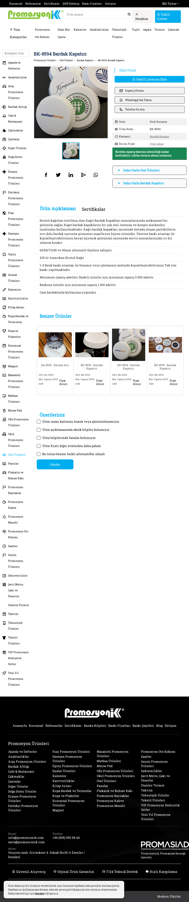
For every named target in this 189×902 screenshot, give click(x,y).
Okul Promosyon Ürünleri (15, 440)
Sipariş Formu (134, 90)
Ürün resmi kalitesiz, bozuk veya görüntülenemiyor (80, 421)
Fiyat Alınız (157, 144)
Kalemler (80, 29)
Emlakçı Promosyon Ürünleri (15, 198)
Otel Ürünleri (17, 454)
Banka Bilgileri (95, 725)
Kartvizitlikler (18, 298)
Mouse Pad (15, 410)
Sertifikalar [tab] (93, 209)
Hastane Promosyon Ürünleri (15, 239)
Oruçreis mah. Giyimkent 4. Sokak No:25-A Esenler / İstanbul (46, 855)
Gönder (55, 464)
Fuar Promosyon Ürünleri (15, 218)
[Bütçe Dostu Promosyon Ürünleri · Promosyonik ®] (35, 14)
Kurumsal (15, 3)
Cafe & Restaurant (15, 118)
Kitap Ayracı (16, 307)
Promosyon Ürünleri (45, 60)
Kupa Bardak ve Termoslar (18, 319)
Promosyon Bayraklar (15, 490)
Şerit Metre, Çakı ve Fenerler (16, 590)
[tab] (58, 208)
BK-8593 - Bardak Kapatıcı (92, 367)
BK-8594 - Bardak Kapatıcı (128, 367)
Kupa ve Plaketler (14, 334)
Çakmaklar (15, 130)
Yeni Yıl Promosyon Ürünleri (15, 678)
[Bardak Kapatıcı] (92, 344)
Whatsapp (64, 390)
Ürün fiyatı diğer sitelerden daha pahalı (71, 446)
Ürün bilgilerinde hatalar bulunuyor (69, 438)
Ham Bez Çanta (64, 33)
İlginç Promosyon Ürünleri (15, 260)
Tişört (136, 29)
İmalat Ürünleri (14, 277)
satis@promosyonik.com (26, 842)
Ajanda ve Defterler (14, 65)
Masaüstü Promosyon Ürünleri (15, 381)
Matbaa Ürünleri (14, 398)
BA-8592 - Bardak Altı (55, 365)
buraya (39, 893)
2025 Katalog (71, 3)
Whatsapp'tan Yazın (138, 100)
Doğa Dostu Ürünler (15, 160)
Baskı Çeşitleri (143, 725)
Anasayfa (20, 725)
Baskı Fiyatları (92, 3)
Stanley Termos (18, 605)
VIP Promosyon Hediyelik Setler (18, 658)
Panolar (13, 463)
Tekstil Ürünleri (14, 640)
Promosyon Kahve (15, 505)
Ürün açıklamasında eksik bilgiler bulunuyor (75, 430)
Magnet (13, 366)
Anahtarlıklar (99, 29)
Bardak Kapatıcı (85, 60)
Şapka (147, 29)
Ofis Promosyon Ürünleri (18, 422)
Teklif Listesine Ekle (151, 79)
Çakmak (173, 29)
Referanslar (33, 3)
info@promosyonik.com (26, 838)
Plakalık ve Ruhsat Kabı (16, 475)
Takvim (13, 614)
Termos (159, 29)
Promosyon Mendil (15, 519)
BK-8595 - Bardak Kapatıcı (165, 367)
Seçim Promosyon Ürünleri (15, 560)
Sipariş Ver (48, 390)
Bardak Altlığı (17, 107)
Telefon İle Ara (135, 109)
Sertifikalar (52, 3)
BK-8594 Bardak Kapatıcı (111, 60)
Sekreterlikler (18, 575)
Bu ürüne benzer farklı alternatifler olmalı (73, 454)
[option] (71, 102)
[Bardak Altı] (55, 344)
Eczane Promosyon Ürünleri (15, 177)
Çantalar (14, 139)
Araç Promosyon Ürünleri (15, 92)
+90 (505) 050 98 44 (66, 838)
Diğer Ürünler (17, 148)
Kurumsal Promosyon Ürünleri (15, 351)
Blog (159, 725)
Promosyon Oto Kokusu (42, 33)
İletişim (110, 3)
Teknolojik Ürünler (119, 33)
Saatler (13, 546)
